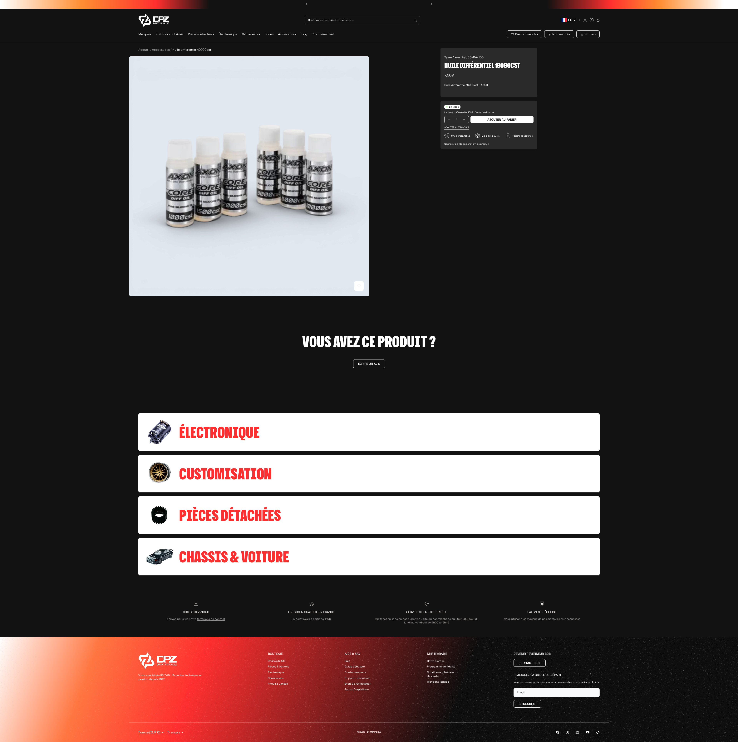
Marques (144, 34)
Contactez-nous (355, 672)
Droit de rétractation (358, 683)
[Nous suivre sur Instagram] (578, 732)
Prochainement (323, 34)
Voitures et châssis (169, 34)
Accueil (143, 50)
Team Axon (452, 57)
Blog (303, 34)
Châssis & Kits (276, 661)
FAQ (347, 661)
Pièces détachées (201, 34)
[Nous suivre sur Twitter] (568, 732)
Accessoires (287, 34)
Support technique (357, 678)
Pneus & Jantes (278, 683)
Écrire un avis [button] (369, 364)
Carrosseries (251, 34)
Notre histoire (436, 661)
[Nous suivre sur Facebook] (558, 732)
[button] (456, 127)
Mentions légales (438, 681)
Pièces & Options (278, 666)
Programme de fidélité (441, 666)
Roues (268, 34)
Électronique (228, 34)
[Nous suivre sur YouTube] (588, 732)
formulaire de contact (211, 619)
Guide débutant (355, 666)
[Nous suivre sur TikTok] (598, 732)
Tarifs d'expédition (357, 689)
